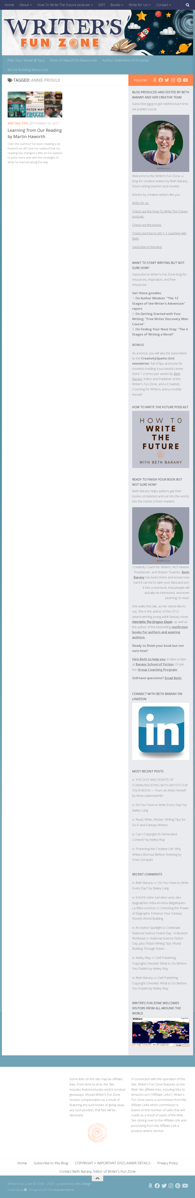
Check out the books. (147, 225)
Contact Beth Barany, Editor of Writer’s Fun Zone (97, 1171)
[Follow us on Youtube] (185, 80)
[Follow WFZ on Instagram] (173, 80)
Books (115, 4)
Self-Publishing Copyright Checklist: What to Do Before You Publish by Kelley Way (159, 962)
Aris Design (83, 1183)
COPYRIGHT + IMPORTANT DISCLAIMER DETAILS (112, 1163)
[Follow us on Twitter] (167, 80)
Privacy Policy (167, 1163)
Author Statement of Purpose (125, 60)
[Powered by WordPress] (25, 1189)
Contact (162, 4)
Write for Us (138, 4)
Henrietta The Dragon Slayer (152, 622)
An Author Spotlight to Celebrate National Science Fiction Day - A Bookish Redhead (160, 932)
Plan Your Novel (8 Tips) (26, 60)
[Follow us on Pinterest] (179, 80)
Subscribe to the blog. (147, 247)
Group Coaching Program (157, 669)
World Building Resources (27, 69)
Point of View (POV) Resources (73, 60)
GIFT (101, 4)
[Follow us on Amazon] (154, 80)
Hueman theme (64, 1190)
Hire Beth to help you (148, 659)
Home (9, 4)
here (150, 103)
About (24, 4)
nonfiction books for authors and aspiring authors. (160, 632)
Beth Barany (144, 882)
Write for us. (140, 203)
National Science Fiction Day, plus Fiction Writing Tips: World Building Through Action (157, 943)
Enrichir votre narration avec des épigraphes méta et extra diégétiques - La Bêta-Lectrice (159, 902)
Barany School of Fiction (155, 664)
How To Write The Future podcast (63, 4)
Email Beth (173, 678)
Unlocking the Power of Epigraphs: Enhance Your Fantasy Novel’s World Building (160, 913)
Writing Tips (18, 123)
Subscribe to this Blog (51, 1163)
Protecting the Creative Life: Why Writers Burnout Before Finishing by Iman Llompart (156, 854)
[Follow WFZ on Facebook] (160, 80)
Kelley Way (143, 957)
